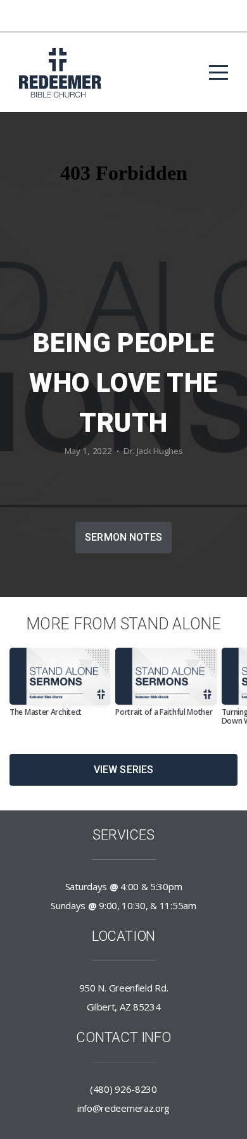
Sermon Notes (123, 537)
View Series (124, 770)
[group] (60, 687)
